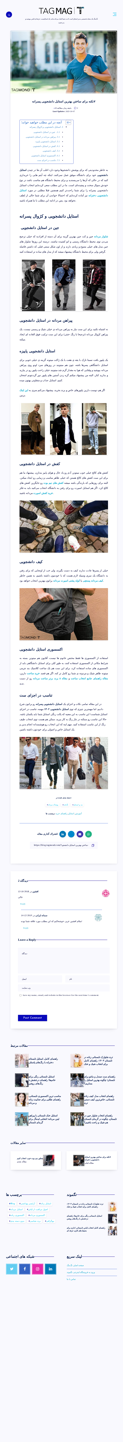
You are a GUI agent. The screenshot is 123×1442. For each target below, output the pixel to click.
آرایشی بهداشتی (28, 1204)
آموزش (78, 813)
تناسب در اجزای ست (46, 160)
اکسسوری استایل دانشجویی (43, 155)
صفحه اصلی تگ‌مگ (75, 1265)
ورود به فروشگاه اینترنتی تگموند (81, 1272)
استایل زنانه (45, 1204)
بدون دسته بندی (17, 1221)
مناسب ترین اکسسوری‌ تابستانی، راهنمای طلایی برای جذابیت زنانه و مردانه (44, 1099)
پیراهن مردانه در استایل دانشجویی (41, 137)
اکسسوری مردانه (37, 1215)
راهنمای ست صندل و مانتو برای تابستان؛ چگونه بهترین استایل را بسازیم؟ (99, 1080)
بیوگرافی (50, 1221)
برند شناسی (35, 1221)
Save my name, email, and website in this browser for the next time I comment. (61, 995)
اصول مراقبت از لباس (38, 1209)
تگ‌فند (66, 805)
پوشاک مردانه (53, 805)
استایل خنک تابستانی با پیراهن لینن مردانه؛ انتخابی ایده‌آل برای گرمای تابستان (43, 1119)
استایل (71, 813)
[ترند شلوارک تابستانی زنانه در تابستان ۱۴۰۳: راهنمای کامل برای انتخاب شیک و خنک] (112, 1206)
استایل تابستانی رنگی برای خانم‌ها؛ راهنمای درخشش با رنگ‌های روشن (42, 1080)
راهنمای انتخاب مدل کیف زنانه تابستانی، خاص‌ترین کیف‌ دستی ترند (99, 1099)
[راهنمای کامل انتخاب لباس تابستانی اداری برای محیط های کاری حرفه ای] (112, 1230)
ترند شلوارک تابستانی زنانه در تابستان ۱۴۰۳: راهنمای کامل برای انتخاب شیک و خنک (98, 1060)
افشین (35, 891)
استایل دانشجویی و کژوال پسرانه (45, 127)
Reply (23, 904)
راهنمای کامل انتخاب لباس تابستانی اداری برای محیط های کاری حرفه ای (86, 1229)
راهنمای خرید (61, 813)
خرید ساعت (33, 673)
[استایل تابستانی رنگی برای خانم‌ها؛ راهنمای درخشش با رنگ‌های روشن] (112, 1218)
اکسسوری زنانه (17, 1215)
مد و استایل (78, 805)
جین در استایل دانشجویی (44, 132)
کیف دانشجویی (49, 151)
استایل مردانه (16, 1209)
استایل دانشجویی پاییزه (46, 141)
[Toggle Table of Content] (66, 122)
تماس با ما (71, 1279)
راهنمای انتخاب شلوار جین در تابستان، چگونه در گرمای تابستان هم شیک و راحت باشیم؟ (100, 1119)
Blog (12, 1204)
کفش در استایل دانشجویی (44, 146)
